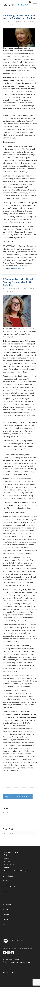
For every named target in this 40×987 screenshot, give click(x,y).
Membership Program (10, 886)
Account (5, 909)
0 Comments (18, 22)
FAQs (6, 855)
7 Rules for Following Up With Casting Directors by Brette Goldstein (19, 282)
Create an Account (23, 796)
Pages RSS (6, 919)
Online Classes (8, 876)
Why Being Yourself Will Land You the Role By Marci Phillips (19, 17)
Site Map (6, 972)
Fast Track (6, 881)
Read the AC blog (16, 940)
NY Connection (7, 904)
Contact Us (7, 868)
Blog (4, 924)
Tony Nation (10, 24)
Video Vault (6, 891)
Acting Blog (7, 861)
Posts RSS (6, 914)
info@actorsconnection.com (19, 962)
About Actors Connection (11, 852)
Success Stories (9, 864)
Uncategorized (29, 22)
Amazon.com (18, 268)
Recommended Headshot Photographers (17, 871)
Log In (7, 796)
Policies (6, 858)
